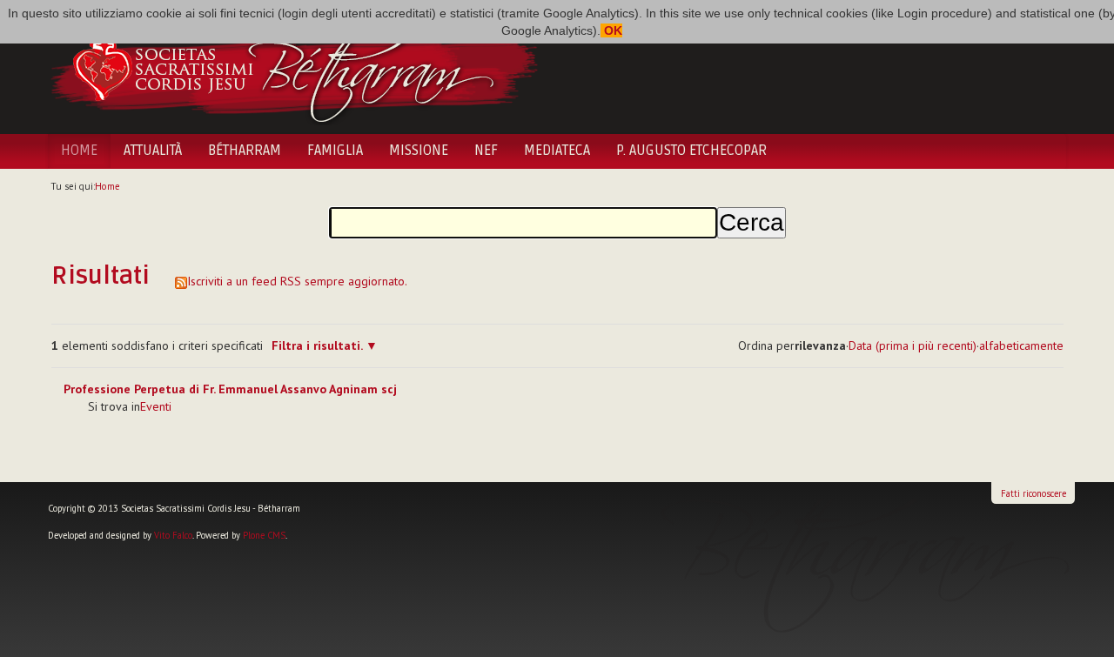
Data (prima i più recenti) (912, 345)
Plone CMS (264, 535)
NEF (486, 150)
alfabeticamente (1021, 345)
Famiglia (335, 150)
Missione (418, 150)
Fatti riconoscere (1033, 493)
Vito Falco (173, 535)
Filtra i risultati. (317, 345)
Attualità (153, 150)
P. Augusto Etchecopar (691, 150)
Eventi (155, 406)
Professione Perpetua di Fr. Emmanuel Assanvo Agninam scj (230, 389)
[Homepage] (294, 68)
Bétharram (244, 150)
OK (611, 30)
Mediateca (557, 150)
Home (79, 150)
